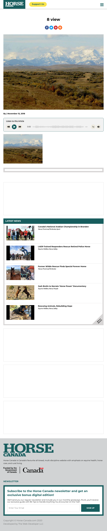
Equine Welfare (43, 249)
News (40, 229)
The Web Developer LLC (30, 524)
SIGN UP (90, 508)
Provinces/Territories (49, 229)
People (55, 289)
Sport (58, 229)
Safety (55, 249)
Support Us (38, 4)
